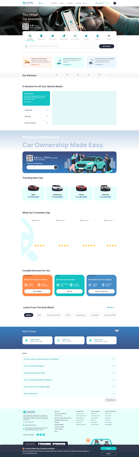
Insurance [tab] (80, 315)
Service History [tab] (111, 315)
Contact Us (78, 3)
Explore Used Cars (101, 291)
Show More (110, 400)
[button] (84, 108)
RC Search (106, 46)
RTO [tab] (68, 315)
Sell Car (69, 291)
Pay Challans (37, 291)
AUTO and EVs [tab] (53, 315)
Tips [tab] (39, 315)
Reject (109, 453)
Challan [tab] (95, 315)
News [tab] (28, 315)
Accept (108, 448)
